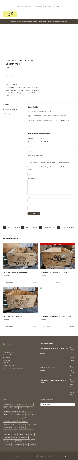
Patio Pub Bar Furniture (10, 431)
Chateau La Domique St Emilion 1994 (56, 316)
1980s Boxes (16, 85)
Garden (18, 417)
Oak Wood (17, 427)
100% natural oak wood (20, 404)
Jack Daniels (32, 424)
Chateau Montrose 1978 (13, 316)
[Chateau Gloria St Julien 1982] (20, 256)
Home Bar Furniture (9, 424)
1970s (20, 87)
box (30, 411)
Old (23, 427)
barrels (24, 411)
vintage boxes (23, 437)
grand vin (24, 90)
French (34, 414)
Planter (22, 431)
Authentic (7, 411)
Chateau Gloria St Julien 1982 (16, 272)
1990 (28, 87)
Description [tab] (6, 104)
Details (35, 282)
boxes (5, 414)
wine (33, 441)
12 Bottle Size (13, 87)
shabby (21, 434)
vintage (15, 437)
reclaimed (29, 431)
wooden (32, 444)
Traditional (7, 437)
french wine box (15, 90)
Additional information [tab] (10, 109)
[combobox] (57, 404)
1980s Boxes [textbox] (57, 404)
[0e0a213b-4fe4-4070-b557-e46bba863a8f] (20, 41)
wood (25, 444)
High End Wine (32, 90)
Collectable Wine (19, 414)
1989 (11, 408)
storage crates (29, 434)
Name (29, 197)
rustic (14, 434)
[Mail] (8, 375)
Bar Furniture (16, 411)
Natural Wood (8, 427)
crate (28, 414)
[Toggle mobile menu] (74, 13)
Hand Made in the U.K (10, 421)
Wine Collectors (17, 444)
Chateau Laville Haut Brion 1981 (54, 272)
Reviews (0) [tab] (6, 114)
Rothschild (12, 93)
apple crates (28, 408)
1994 (21, 408)
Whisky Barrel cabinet (22, 441)
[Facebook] (3, 375)
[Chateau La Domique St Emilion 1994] (57, 300)
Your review (31, 178)
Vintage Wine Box (22, 93)
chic (11, 414)
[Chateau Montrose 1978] (20, 300)
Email (29, 205)
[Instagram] (6, 375)
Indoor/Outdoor (22, 424)
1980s (25, 87)
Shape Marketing (61, 456)
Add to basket (9, 282)
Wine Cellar (32, 93)
